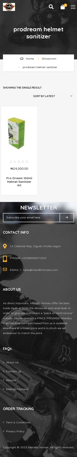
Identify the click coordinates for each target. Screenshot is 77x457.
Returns (11, 380)
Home (30, 58)
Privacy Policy (15, 431)
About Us (12, 362)
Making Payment (17, 389)
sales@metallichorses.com (40, 270)
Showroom (49, 58)
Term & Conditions (18, 422)
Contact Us (13, 371)
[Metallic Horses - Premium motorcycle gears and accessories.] (9, 7)
